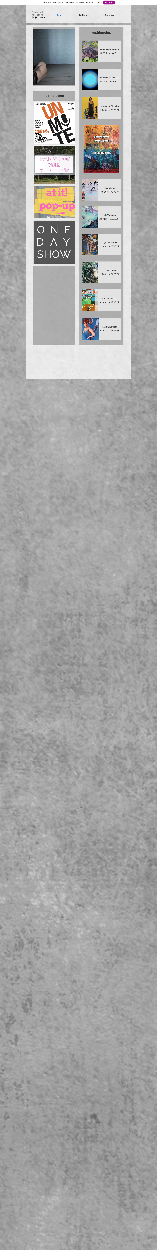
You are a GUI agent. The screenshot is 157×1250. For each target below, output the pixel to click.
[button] (54, 56)
